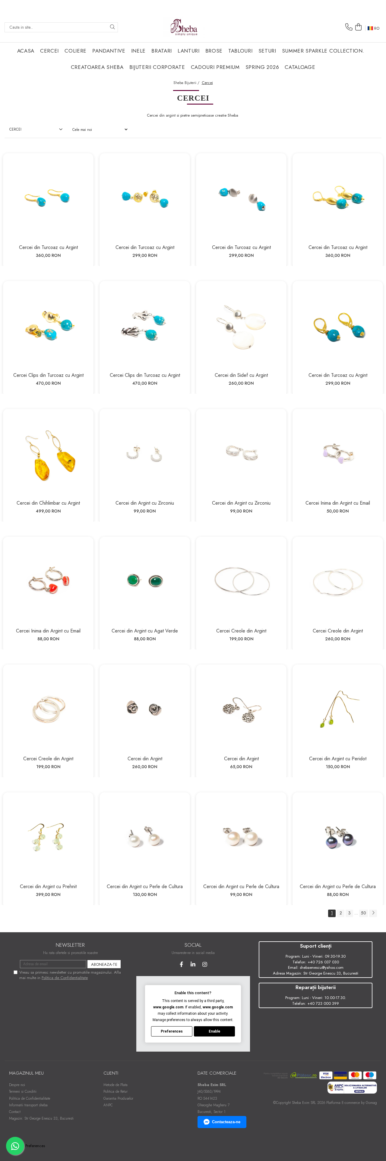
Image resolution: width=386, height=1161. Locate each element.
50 (363, 913)
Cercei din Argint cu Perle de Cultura (145, 886)
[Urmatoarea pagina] (373, 913)
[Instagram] (205, 964)
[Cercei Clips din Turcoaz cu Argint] (48, 326)
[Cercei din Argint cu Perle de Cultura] (145, 837)
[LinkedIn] (193, 964)
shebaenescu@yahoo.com (321, 967)
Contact (15, 1111)
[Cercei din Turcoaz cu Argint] (48, 198)
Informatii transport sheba (28, 1105)
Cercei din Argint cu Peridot (337, 758)
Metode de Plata (115, 1085)
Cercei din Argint (145, 758)
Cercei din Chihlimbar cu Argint (48, 503)
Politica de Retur (115, 1091)
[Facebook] (181, 964)
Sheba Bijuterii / (187, 83)
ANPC (108, 1105)
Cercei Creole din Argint (241, 630)
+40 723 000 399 (323, 1003)
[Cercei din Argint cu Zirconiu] (145, 454)
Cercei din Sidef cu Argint (241, 375)
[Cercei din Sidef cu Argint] (241, 326)
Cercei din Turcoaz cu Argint (48, 247)
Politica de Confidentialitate (65, 978)
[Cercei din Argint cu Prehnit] (48, 837)
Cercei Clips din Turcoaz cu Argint (48, 375)
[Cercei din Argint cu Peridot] (338, 710)
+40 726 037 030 (323, 962)
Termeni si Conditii (22, 1091)
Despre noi (17, 1085)
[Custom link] (352, 1087)
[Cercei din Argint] (145, 710)
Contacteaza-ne (226, 1122)
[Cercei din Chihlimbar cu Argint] (48, 454)
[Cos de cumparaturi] (358, 27)
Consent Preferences (28, 1146)
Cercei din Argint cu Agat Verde (145, 630)
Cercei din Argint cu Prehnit (48, 886)
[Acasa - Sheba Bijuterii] (184, 27)
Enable (214, 1031)
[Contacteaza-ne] (349, 27)
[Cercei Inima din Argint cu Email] (338, 454)
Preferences (172, 1031)
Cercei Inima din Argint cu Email (337, 503)
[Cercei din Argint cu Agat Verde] (145, 582)
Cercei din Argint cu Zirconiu (144, 503)
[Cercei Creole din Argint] (241, 582)
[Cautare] (112, 27)
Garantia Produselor (118, 1098)
